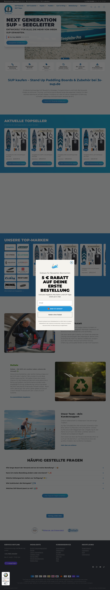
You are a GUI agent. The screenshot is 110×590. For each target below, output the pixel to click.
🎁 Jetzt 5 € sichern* (55, 309)
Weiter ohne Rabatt (55, 315)
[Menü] (9, 573)
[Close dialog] (71, 262)
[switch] (5, 583)
